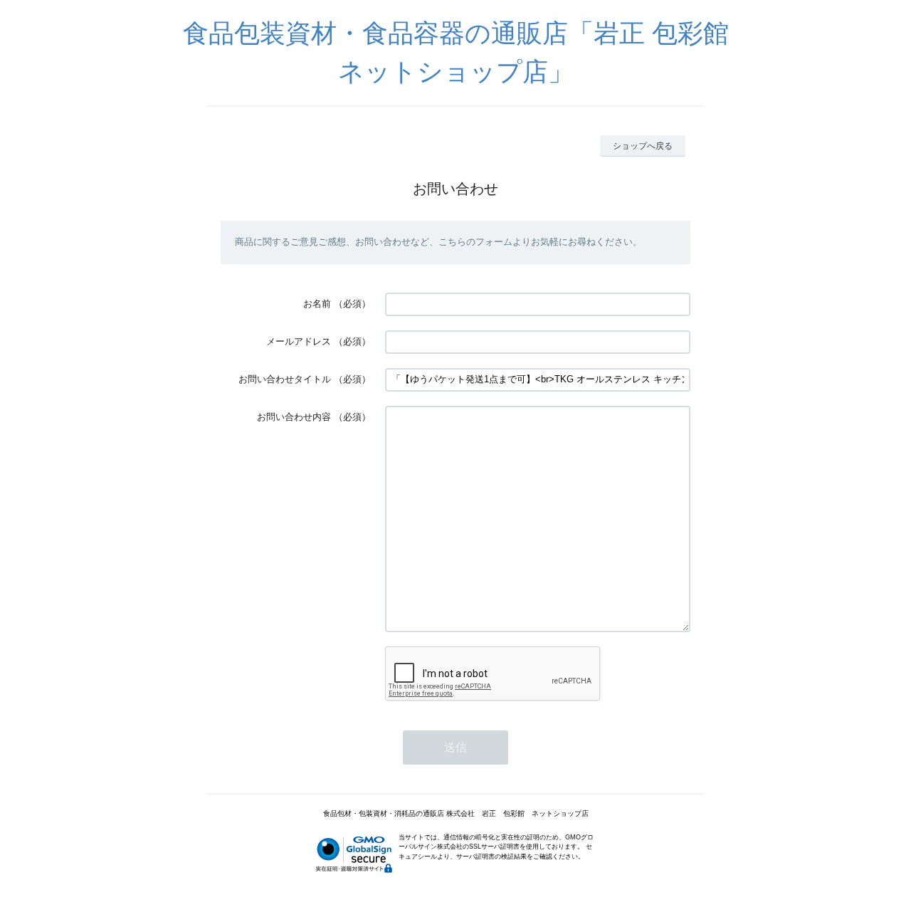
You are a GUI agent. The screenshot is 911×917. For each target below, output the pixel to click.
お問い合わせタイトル (284, 379)
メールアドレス (298, 341)
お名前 (317, 303)
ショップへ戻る (643, 146)
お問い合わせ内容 (294, 417)
